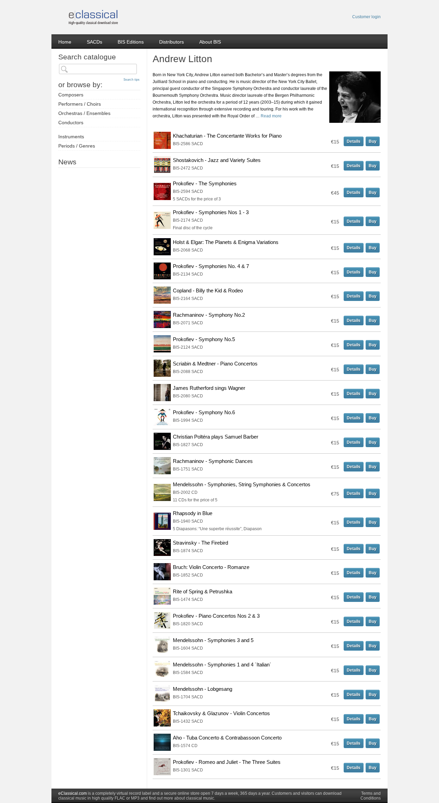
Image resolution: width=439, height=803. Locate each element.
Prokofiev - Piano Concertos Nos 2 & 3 (216, 616)
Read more (271, 116)
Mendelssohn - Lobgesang (202, 689)
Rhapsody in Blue (192, 513)
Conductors (70, 122)
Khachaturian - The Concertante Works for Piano (227, 136)
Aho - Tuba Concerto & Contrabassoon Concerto (227, 738)
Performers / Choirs (79, 104)
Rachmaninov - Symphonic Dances (213, 461)
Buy (373, 141)
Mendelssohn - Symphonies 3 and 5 (213, 640)
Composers (70, 94)
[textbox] (98, 69)
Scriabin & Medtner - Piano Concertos (215, 363)
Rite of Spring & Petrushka (202, 591)
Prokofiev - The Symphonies (205, 183)
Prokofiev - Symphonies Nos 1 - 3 (211, 212)
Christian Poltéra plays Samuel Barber (215, 437)
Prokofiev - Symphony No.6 (204, 412)
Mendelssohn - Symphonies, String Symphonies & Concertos (241, 484)
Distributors (171, 42)
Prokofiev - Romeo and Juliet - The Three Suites (227, 762)
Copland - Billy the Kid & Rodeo (208, 290)
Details (353, 141)
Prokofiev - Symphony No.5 (204, 339)
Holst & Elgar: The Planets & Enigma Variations (225, 242)
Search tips (131, 79)
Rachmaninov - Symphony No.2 (209, 315)
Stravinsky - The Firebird (200, 543)
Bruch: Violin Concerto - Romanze (211, 567)
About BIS (210, 42)
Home (64, 42)
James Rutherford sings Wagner (209, 388)
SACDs (94, 42)
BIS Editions (131, 42)
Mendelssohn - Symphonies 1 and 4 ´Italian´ (222, 664)
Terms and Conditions (370, 796)
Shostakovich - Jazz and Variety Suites (217, 160)
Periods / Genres (76, 146)
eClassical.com (72, 793)
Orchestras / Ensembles (84, 113)
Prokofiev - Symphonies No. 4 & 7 (211, 266)
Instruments (71, 136)
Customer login (366, 16)
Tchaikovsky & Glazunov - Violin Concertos (221, 713)
